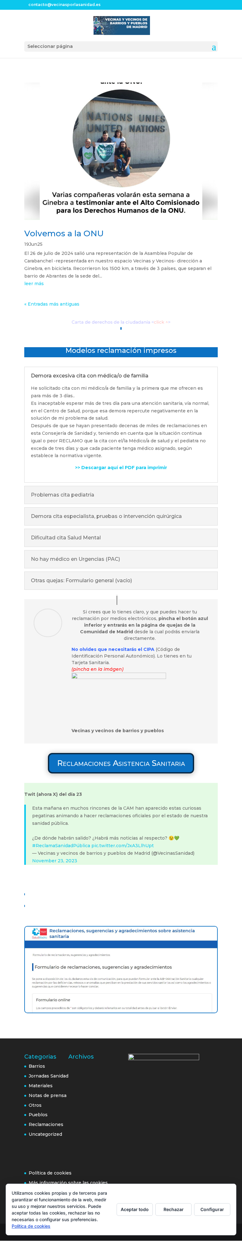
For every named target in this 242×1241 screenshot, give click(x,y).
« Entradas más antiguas (51, 304)
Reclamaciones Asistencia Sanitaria (121, 763)
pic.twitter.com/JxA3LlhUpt (122, 845)
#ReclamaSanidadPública (61, 845)
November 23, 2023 (54, 861)
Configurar (212, 1209)
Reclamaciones (46, 1124)
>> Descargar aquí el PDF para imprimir (121, 467)
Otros (35, 1105)
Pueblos (38, 1114)
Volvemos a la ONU (64, 233)
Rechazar (174, 1209)
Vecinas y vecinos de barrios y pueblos (118, 730)
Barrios (37, 1066)
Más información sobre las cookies (68, 1183)
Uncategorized (45, 1134)
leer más (34, 283)
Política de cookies (50, 1173)
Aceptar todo (135, 1209)
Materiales (41, 1086)
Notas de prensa (47, 1095)
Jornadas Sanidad (48, 1076)
